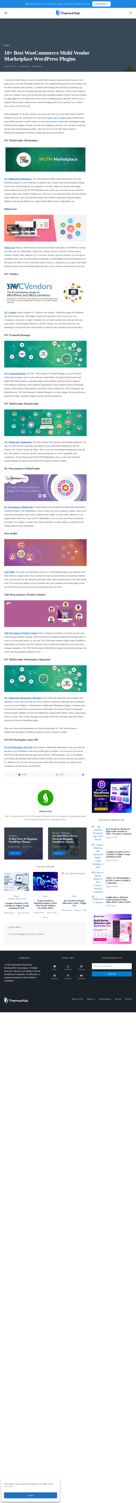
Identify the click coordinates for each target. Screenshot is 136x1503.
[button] (44, 917)
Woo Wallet (9, 572)
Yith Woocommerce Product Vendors (21, 633)
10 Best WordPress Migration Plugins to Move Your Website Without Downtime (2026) (45, 904)
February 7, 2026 (80, 910)
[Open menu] (5, 13)
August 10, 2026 (112, 886)
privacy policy (8, 1486)
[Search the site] (130, 13)
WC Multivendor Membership (18, 442)
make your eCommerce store (60, 118)
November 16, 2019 (59, 847)
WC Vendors (10, 312)
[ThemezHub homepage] (68, 13)
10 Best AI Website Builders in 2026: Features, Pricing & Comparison (118, 880)
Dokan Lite (9, 247)
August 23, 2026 (112, 837)
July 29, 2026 (111, 906)
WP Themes (12, 836)
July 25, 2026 (52, 913)
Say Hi (118, 999)
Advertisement (105, 999)
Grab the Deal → (101, 4)
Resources (56, 833)
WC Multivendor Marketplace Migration (22, 698)
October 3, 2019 (14, 847)
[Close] (133, 4)
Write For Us (77, 999)
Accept (30, 1495)
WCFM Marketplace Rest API (18, 747)
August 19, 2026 (23, 913)
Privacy (128, 999)
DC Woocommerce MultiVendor (18, 507)
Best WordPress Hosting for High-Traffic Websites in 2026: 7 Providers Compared (118, 831)
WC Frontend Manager (15, 373)
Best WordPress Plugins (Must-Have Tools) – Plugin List (74, 903)
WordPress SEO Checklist (17, 899)
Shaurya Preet (37, 66)
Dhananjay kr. (9, 913)
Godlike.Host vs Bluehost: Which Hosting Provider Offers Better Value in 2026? (118, 899)
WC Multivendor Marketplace (18, 179)
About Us (91, 999)
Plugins (7, 45)
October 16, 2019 (10, 66)
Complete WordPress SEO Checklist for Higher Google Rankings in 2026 (17, 905)
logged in (23, 934)
